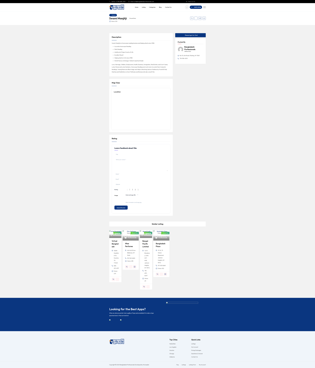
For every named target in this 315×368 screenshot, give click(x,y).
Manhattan (172, 344)
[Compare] (191, 18)
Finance (114, 15)
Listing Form (192, 365)
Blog (160, 7)
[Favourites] (196, 18)
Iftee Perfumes (129, 244)
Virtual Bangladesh (115, 244)
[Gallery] (134, 266)
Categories (152, 7)
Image (116, 195)
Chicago (171, 353)
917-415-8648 (162, 265)
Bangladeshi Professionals (189, 48)
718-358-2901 (183, 58)
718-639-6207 (145, 273)
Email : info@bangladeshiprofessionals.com (142, 1)
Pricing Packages (196, 350)
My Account (194, 347)
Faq (177, 365)
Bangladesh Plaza (160, 244)
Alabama (172, 357)
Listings (193, 344)
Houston (171, 350)
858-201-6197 (116, 267)
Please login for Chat (191, 35)
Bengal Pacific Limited (145, 244)
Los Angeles (172, 347)
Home (136, 7)
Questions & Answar (197, 353)
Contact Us (168, 7)
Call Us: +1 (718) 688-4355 (118, 1)
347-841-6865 (131, 258)
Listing (144, 7)
